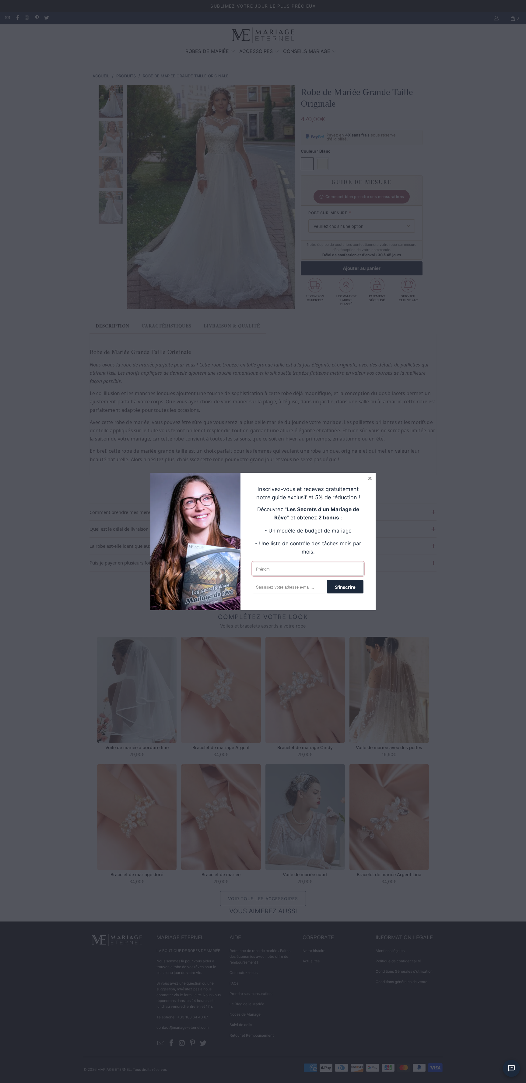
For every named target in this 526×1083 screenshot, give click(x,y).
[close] (370, 478)
